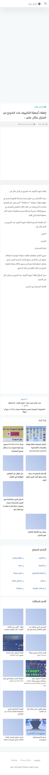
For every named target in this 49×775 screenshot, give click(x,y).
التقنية (41, 565)
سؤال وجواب (17, 558)
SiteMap (14, 760)
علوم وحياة (17, 573)
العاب (42, 581)
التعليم (41, 558)
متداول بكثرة (39, 107)
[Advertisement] (28, 57)
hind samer (41, 124)
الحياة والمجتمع (38, 573)
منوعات (19, 588)
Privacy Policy (25, 760)
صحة (20, 565)
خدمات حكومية (38, 588)
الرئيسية (37, 760)
